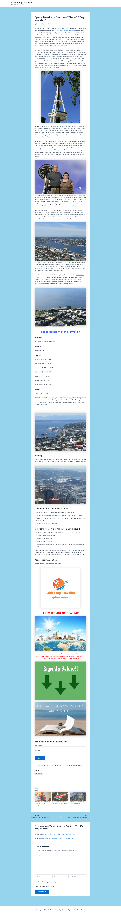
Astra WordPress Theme (77, 910)
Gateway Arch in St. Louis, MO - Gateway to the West (57, 834)
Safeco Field (40, 197)
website (40, 283)
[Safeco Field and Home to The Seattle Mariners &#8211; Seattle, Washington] (78, 796)
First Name (37, 750)
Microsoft (72, 30)
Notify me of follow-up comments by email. (47, 882)
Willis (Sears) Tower (49, 277)
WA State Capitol (40, 33)
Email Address (38, 745)
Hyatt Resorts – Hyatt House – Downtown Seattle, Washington (42, 803)
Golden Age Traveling (22, 2)
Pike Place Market (62, 30)
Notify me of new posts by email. (45, 886)
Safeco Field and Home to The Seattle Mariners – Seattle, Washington (77, 803)
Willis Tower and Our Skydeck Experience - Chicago (57, 838)
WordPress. (59, 765)
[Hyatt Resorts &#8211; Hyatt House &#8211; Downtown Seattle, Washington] (43, 796)
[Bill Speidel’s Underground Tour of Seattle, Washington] (60, 796)
